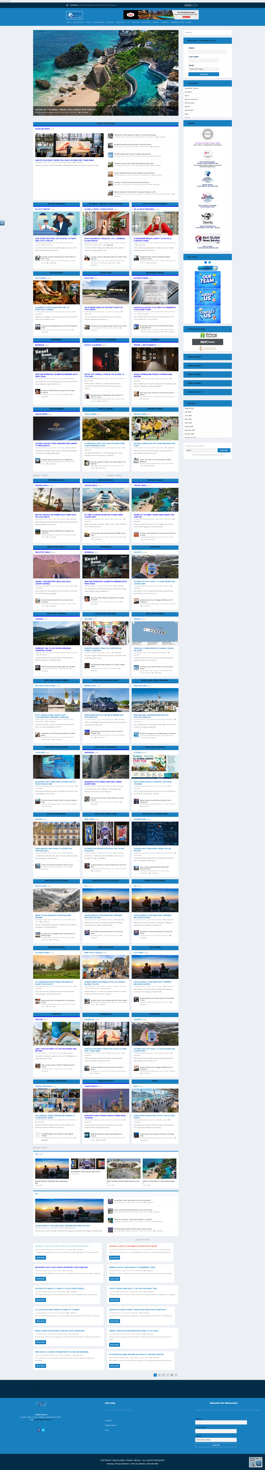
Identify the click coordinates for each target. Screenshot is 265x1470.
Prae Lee (138, 853)
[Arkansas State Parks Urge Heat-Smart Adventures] (105, 767)
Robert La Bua (90, 243)
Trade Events (118, 1120)
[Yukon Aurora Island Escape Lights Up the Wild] (37, 667)
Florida (165, 786)
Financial (59, 162)
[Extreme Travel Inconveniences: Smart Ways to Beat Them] (37, 257)
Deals (88, 22)
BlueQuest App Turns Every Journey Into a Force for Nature (55, 783)
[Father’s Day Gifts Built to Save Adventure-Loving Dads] (155, 566)
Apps (66, 786)
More (189, 22)
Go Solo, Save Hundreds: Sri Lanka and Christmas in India (157, 534)
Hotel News (117, 448)
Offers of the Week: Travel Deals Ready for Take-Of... (66, 109)
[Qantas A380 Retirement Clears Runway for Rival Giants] (110, 174)
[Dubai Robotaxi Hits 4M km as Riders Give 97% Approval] (105, 700)
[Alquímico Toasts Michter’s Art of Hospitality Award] (56, 292)
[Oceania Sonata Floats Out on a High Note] (37, 460)
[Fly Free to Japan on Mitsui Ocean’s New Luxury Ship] (105, 500)
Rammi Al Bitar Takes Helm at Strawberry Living (132, 1267)
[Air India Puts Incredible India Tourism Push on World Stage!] (37, 934)
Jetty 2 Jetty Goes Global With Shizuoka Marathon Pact (154, 868)
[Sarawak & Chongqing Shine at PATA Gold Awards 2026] (37, 327)
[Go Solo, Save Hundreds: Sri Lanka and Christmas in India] (136, 534)
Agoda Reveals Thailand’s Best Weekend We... (51, 1182)
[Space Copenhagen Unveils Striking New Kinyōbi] (155, 359)
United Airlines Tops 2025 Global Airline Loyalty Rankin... (97, 5)
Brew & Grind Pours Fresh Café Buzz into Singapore (60, 1331)
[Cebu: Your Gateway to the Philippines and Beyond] (56, 1034)
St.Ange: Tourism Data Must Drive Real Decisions (131, 182)
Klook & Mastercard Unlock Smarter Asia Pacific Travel (157, 999)
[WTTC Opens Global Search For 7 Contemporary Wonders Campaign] (56, 700)
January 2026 (189, 434)
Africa (187, 96)
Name (191, 48)
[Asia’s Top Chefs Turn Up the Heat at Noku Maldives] (136, 460)
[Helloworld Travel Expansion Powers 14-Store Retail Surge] (110, 136)
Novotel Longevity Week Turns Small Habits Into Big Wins (108, 463)
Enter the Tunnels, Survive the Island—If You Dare (104, 375)
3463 (171, 1376)
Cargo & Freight (143, 1358)
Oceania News (68, 986)
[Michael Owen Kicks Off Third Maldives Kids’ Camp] (155, 428)
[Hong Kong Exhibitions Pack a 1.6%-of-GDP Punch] (155, 1100)
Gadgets (166, 586)
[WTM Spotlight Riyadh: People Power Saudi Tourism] (105, 1100)
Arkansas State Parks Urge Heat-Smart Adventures (103, 783)
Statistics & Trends (158, 332)
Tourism (164, 22)
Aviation (137, 156)
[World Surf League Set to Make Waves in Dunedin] (136, 734)
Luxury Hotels (73, 652)
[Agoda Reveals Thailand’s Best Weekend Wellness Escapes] (105, 900)
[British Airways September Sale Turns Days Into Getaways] (56, 500)
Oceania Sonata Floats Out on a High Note (56, 460)
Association (138, 194)
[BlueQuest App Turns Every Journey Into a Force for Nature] (56, 767)
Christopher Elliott (42, 243)
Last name (194, 56)
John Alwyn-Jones (121, 175)
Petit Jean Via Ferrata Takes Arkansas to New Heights (107, 799)
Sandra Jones (119, 146)
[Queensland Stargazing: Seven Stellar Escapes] (155, 833)
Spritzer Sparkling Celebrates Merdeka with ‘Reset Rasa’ (56, 375)
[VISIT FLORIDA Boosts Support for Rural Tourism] (155, 767)
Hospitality (120, 22)
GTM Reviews (88, 245)
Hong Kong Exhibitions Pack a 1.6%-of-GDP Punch (154, 1116)
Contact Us (109, 1420)
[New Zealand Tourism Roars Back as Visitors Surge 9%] (155, 700)
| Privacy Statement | (122, 1464)
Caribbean (107, 243)
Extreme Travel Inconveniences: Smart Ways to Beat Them (58, 258)
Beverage (60, 378)
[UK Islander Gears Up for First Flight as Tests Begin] (105, 292)
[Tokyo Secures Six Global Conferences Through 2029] (136, 1135)
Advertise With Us (111, 1425)
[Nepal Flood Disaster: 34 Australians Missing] (56, 900)
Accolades (68, 312)
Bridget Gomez (120, 156)
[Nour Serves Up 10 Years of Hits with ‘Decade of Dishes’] (136, 393)
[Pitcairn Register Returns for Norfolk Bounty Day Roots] (56, 967)
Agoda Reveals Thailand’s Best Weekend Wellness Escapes (103, 916)
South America (143, 1249)
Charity (153, 853)
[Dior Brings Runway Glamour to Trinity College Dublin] (87, 665)
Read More (40, 1258)
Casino (59, 1270)
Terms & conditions (138, 1464)
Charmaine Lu (41, 986)
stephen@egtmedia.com (43, 1420)
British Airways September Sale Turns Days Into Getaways (55, 516)
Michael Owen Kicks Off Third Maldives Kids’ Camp (155, 444)
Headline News (66, 162)
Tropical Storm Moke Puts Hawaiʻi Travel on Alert (154, 649)
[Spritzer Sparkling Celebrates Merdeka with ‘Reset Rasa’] (56, 359)
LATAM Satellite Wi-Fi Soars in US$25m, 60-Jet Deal (132, 154)
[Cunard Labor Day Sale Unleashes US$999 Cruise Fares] (87, 534)
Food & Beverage (62, 1334)
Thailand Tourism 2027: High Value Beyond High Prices (134, 163)
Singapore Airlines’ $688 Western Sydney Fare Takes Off (57, 532)
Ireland (108, 653)
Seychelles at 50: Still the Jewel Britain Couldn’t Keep (58, 734)
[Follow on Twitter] (43, 1430)
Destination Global (67, 719)
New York (109, 853)
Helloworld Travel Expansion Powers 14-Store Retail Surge (135, 135)
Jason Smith (95, 537)
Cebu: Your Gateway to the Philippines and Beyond (55, 1050)
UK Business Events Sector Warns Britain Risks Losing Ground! (156, 327)
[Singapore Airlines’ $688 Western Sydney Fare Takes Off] (37, 532)
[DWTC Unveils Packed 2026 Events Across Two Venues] (124, 1169)
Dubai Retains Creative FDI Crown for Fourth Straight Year (107, 732)
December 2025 (190, 437)
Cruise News (60, 448)
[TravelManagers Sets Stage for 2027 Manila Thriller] (37, 1135)
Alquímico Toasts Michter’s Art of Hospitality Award (52, 308)
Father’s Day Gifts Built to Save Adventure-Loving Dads (155, 582)
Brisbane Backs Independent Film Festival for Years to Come (107, 396)
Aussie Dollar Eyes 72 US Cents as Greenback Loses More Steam (155, 308)
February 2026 (190, 430)
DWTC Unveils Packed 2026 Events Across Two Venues (133, 1210)
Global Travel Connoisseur (118, 243)
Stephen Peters (96, 1138)
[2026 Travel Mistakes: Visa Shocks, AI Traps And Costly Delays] (56, 223)
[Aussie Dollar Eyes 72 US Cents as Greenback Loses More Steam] (155, 292)
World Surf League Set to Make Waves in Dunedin (158, 733)
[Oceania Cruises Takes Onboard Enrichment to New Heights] (56, 428)
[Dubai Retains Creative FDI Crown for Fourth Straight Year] (87, 732)
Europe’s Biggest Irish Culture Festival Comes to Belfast (103, 649)
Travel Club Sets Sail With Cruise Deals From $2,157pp (57, 601)
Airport (59, 1053)
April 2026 (188, 423)
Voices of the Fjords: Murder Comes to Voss (57, 865)
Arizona (187, 117)
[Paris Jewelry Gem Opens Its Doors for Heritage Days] (56, 833)
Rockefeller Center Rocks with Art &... (86, 1172)
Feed (106, 1430)
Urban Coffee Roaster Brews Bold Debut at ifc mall (134, 1331)
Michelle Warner (120, 137)
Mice (150, 332)
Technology (68, 1249)
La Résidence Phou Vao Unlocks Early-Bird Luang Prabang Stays (104, 444)
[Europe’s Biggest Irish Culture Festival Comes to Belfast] (105, 633)
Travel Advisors (149, 137)
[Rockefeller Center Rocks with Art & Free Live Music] (105, 833)
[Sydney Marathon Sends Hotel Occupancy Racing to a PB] (110, 193)
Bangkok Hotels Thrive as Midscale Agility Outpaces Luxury (155, 258)
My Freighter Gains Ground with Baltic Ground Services (136, 1354)
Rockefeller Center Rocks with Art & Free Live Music (104, 849)
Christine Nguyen (48, 535)
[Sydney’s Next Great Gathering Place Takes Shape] (87, 1001)
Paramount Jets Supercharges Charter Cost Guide (109, 326)
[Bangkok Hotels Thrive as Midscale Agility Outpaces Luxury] (136, 257)
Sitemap (110, 1464)
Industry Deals (69, 586)
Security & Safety (145, 673)
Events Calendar (119, 378)
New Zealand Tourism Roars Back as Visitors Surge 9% (151, 716)
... (167, 1375)
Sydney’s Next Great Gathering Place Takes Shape (109, 1000)
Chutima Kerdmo (48, 330)
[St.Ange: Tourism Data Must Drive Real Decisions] (110, 183)
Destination (79, 22)
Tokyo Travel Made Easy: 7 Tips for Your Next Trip (133, 1288)
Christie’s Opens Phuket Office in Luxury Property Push (59, 801)
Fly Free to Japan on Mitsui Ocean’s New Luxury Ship (103, 516)
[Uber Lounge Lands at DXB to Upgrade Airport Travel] (37, 1066)
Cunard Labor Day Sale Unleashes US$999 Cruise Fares (108, 534)
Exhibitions (68, 1355)
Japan (140, 1292)
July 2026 (188, 412)
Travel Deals (73, 112)
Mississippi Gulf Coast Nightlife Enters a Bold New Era (61, 1267)
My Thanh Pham (120, 194)
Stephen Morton (41, 162)
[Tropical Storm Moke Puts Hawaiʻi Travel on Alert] (155, 633)
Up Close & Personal (170, 243)
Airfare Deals (61, 519)
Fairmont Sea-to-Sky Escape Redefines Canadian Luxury (53, 649)
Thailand (146, 165)
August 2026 (189, 408)
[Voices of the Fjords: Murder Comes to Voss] (37, 865)
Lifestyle (135, 22)
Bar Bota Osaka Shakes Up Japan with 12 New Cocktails (58, 391)
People (155, 22)
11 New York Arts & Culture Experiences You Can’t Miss (108, 866)
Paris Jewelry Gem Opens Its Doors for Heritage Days (53, 849)
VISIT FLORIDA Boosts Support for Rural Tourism (153, 783)
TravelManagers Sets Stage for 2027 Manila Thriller (57, 1135)
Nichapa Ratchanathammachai (50, 112)
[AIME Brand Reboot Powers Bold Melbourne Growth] (87, 1135)
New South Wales (165, 194)
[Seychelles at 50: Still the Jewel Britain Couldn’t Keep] (37, 734)
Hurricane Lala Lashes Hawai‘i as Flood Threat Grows (156, 668)
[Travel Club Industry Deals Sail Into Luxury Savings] (56, 566)
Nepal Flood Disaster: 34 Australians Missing (53, 916)
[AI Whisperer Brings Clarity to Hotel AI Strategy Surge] (155, 223)
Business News (159, 312)
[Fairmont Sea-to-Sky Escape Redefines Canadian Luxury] (56, 633)
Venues (146, 1212)
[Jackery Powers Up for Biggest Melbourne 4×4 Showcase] (136, 601)
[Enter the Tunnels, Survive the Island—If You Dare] (105, 359)
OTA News (109, 920)
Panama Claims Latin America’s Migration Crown (133, 1246)
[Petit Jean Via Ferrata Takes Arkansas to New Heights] (87, 799)
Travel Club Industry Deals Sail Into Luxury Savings (53, 582)
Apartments (189, 110)
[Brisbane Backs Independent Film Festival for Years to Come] (87, 396)
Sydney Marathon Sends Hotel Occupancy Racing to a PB (134, 192)
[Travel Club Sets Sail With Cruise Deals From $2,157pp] (37, 601)
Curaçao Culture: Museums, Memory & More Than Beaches (109, 258)
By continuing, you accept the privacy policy (208, 455)
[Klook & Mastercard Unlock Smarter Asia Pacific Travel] (136, 999)
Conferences (135, 184)
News (69, 22)
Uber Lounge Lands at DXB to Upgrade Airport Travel (58, 1066)
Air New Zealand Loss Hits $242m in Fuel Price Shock (132, 144)
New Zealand (168, 719)
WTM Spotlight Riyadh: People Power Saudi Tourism (105, 1116)
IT (128, 22)
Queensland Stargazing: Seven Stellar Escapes (152, 849)
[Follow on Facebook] (39, 1430)
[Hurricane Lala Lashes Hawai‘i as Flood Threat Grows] (136, 667)
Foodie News (98, 22)
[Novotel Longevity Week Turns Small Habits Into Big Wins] (87, 463)
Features (109, 22)
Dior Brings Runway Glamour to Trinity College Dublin (108, 665)
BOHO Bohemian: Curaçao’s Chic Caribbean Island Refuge (104, 239)
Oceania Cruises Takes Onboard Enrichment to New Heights (56, 444)
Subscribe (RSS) (152, 1464)
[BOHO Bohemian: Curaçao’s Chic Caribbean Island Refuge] (105, 223)
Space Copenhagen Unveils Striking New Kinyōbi (153, 375)
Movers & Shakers (136, 1270)
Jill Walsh (118, 184)
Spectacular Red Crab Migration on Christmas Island (58, 1001)
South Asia (44, 940)
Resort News (159, 448)
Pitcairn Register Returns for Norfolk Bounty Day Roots (54, 983)
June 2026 (188, 416)
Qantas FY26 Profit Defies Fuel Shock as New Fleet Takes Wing (64, 160)
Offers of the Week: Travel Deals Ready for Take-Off (154, 516)
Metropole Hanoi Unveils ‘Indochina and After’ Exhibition (137, 1309)
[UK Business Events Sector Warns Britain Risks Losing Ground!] (136, 326)
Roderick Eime (140, 243)
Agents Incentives (191, 99)
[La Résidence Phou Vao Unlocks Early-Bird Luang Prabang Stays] (105, 428)
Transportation (177, 22)
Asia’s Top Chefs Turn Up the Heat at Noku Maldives (155, 460)
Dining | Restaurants (162, 378)
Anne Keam (139, 653)
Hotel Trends (156, 194)
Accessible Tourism (192, 88)
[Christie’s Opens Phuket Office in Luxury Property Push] (37, 801)
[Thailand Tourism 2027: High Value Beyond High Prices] (110, 164)
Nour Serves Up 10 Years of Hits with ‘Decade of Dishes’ (157, 394)
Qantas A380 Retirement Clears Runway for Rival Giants (134, 173)
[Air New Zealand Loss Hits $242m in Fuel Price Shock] (110, 145)
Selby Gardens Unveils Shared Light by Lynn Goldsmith (155, 801)
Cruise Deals (118, 519)
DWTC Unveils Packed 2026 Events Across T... (123, 1182)
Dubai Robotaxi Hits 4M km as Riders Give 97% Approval (103, 716)
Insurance (38, 245)
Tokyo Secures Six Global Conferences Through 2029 (157, 1135)
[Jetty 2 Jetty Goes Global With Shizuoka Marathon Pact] (136, 868)
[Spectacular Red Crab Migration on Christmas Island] (37, 1001)
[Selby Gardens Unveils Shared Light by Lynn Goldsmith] (136, 801)
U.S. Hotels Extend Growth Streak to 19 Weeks (57, 1309)
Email (191, 65)
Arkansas (109, 786)
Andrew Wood (120, 165)
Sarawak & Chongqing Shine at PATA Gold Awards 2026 (59, 327)
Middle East (109, 719)
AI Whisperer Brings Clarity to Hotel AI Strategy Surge (153, 239)
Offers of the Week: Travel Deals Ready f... (158, 1182)
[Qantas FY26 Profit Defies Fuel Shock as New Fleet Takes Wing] (69, 145)
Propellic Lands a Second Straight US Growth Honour (62, 1246)
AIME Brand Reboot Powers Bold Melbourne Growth (106, 1135)
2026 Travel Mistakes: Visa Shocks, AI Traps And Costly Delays (55, 239)
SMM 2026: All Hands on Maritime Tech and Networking (62, 1352)
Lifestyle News (61, 1292)
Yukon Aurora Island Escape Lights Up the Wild (58, 667)
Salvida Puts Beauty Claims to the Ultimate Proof (59, 1288)
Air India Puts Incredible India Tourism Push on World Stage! (58, 934)
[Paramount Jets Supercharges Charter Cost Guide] (87, 327)
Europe (171, 329)
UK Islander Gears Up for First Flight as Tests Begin (103, 308)
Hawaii (154, 653)
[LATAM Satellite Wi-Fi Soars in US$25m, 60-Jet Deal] (110, 155)
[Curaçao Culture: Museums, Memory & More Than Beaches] (87, 257)
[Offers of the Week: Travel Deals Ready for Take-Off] (155, 500)
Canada (57, 652)
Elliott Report (60, 243)
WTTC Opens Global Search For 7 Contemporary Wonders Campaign (52, 716)
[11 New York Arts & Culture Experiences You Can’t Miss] (87, 865)
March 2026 (189, 426)
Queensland (168, 853)
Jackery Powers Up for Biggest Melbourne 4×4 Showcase (156, 601)
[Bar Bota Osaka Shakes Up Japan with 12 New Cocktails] (37, 391)
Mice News (146, 22)
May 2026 (188, 419)
